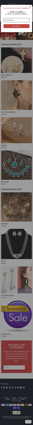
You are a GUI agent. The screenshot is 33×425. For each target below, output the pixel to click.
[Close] (30, 6)
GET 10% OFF (17, 26)
